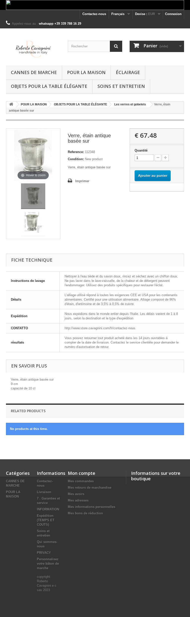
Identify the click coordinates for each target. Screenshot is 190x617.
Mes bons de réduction (85, 513)
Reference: (76, 152)
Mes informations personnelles (91, 507)
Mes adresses (78, 500)
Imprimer (82, 181)
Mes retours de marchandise (89, 487)
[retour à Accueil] (11, 104)
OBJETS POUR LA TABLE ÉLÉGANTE (49, 86)
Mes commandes (81, 481)
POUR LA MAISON (86, 72)
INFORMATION (48, 509)
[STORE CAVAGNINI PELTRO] (33, 48)
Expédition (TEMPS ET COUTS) (45, 520)
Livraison (44, 492)
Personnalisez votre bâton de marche (48, 563)
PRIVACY (44, 553)
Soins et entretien (121, 86)
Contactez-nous (94, 14)
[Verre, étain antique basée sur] (33, 196)
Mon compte (81, 473)
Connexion (173, 14)
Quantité (141, 150)
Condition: (76, 159)
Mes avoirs (76, 494)
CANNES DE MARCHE (34, 72)
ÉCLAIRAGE (128, 72)
